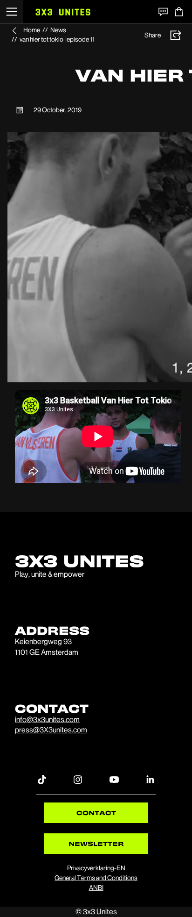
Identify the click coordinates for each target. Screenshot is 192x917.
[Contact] (163, 11)
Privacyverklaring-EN (96, 868)
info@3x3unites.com (47, 719)
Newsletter (96, 843)
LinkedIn (150, 779)
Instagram (77, 779)
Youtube (114, 779)
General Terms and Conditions (96, 877)
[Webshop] (179, 11)
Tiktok (42, 779)
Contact (96, 813)
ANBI (96, 887)
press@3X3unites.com (51, 729)
